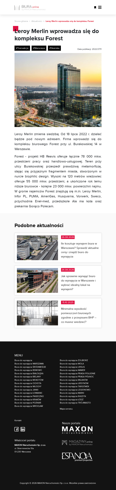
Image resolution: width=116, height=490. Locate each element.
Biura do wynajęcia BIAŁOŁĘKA (28, 373)
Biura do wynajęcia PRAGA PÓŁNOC (77, 376)
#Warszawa (39, 48)
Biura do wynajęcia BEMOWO (28, 370)
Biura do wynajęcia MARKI (72, 392)
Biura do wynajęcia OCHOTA (27, 383)
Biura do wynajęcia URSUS (72, 366)
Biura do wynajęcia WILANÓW (74, 379)
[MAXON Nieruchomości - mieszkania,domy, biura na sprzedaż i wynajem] (77, 430)
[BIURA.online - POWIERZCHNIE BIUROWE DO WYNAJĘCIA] (31, 7)
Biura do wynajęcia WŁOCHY (27, 386)
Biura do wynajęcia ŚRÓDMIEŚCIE (30, 366)
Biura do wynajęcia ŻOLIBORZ (74, 360)
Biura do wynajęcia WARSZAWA (29, 363)
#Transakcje (22, 48)
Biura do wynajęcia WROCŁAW (28, 406)
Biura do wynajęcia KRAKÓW (27, 399)
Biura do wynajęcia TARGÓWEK (74, 386)
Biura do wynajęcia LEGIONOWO (75, 389)
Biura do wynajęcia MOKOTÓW (28, 379)
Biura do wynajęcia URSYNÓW (74, 383)
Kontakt (17, 420)
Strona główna (21, 21)
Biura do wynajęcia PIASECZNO (29, 396)
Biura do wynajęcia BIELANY (27, 376)
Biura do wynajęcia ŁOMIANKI (28, 392)
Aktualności (36, 21)
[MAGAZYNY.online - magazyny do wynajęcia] (77, 443)
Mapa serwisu (66, 408)
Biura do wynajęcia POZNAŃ (27, 402)
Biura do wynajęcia (23, 360)
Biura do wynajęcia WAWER (72, 370)
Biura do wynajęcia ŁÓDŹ (71, 399)
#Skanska (54, 48)
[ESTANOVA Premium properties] (77, 457)
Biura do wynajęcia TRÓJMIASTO (75, 402)
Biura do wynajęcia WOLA (72, 363)
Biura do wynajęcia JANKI (26, 389)
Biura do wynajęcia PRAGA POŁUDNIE (77, 373)
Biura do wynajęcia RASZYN (73, 396)
